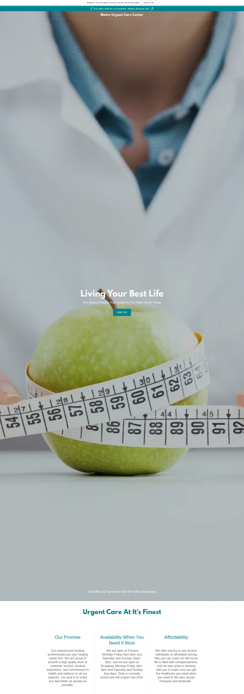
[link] (122, 15)
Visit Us (122, 312)
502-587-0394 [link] (130, 591)
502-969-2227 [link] (97, 591)
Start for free (149, 3)
